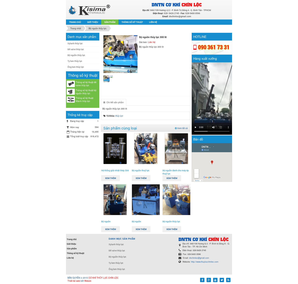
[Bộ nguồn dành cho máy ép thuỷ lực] (176, 148)
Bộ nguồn (106, 221)
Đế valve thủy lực (76, 49)
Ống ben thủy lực (76, 66)
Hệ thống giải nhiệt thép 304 (115, 170)
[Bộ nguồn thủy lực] (183, 199)
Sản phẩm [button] (109, 22)
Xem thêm (110, 178)
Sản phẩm (72, 248)
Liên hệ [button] (153, 22)
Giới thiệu (71, 243)
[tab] (113, 102)
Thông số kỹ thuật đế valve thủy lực (86, 84)
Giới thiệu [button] (92, 22)
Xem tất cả (182, 128)
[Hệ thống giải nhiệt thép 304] (115, 148)
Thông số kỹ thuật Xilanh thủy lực (84, 99)
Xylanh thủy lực (75, 43)
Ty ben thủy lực (75, 61)
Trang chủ (72, 239)
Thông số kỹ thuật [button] (132, 22)
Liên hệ (70, 257)
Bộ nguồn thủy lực (171, 221)
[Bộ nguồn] (115, 199)
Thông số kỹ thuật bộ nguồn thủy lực (86, 92)
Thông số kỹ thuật (75, 253)
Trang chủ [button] (75, 22)
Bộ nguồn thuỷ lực (140, 170)
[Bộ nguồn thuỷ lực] (146, 148)
